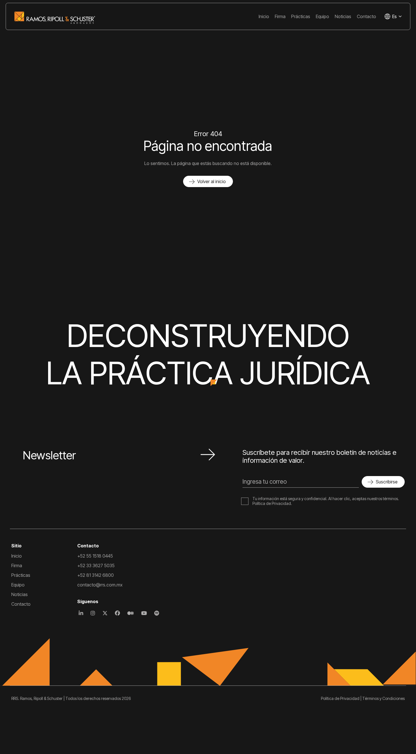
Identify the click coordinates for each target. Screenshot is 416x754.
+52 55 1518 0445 (95, 556)
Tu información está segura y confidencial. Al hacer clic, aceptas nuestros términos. (325, 498)
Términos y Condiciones (383, 698)
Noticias (343, 16)
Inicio (264, 16)
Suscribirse (387, 482)
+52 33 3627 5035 (96, 565)
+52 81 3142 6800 (95, 575)
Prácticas (300, 16)
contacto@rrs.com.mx (100, 585)
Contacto (366, 16)
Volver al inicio (211, 181)
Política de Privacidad (271, 503)
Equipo (322, 16)
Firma (280, 16)
